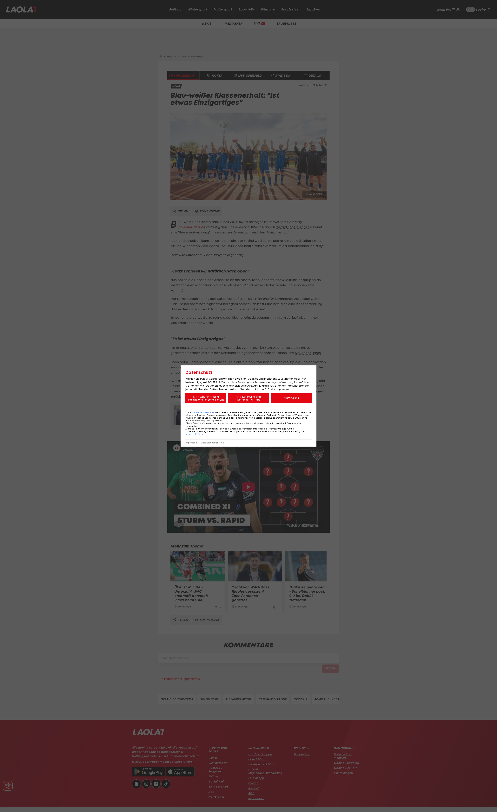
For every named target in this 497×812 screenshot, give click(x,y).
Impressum (191, 443)
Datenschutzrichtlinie (212, 443)
